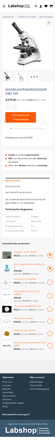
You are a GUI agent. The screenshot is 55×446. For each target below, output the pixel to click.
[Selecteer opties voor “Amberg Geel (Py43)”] (50, 333)
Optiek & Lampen (27, 16)
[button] (4, 6)
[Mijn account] (40, 6)
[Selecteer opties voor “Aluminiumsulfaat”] (50, 321)
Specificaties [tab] (12, 187)
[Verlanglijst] (46, 6)
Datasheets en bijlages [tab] (18, 192)
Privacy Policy (41, 424)
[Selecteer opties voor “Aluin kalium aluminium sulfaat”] (50, 295)
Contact (6, 385)
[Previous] (7, 45)
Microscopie (45, 16)
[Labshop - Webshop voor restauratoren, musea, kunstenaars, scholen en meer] (19, 6)
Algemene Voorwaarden (19, 424)
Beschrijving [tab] (12, 181)
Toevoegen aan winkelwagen (20, 117)
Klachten (7, 399)
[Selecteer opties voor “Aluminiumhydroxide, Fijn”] (50, 309)
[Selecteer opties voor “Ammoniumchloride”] (50, 282)
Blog (4, 406)
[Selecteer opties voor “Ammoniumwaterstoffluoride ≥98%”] (50, 345)
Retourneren (9, 396)
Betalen (6, 389)
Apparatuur (8, 16)
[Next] (48, 45)
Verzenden (7, 392)
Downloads (36, 385)
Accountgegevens (39, 389)
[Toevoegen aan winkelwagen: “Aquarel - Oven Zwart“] (50, 255)
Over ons (7, 382)
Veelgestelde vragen (13, 403)
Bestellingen (36, 382)
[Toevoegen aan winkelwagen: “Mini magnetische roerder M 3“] (50, 268)
